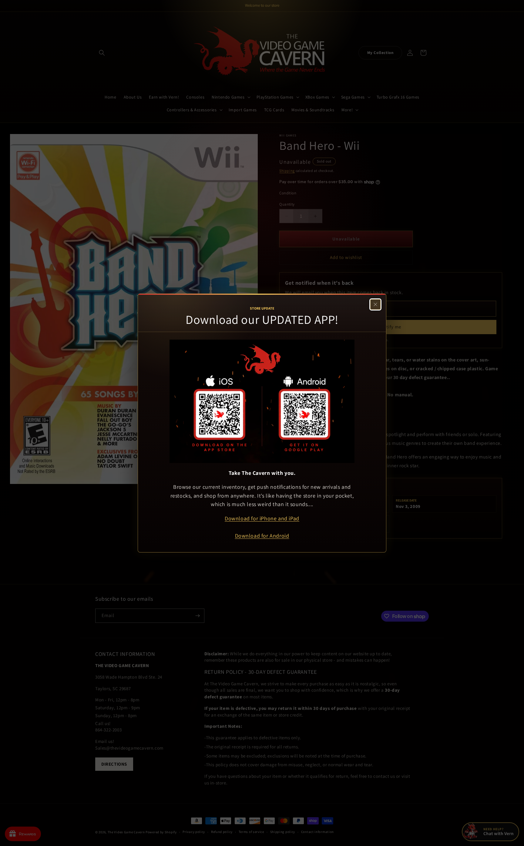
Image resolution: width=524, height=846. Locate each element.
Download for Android (262, 535)
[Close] (375, 304)
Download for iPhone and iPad (262, 518)
